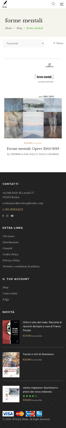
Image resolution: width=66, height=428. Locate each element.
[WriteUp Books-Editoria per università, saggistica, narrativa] (5, 4)
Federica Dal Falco (24, 154)
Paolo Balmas (49, 154)
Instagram (7, 216)
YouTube (12, 216)
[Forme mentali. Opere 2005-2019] (33, 98)
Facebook (3, 216)
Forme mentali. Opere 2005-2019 (33, 149)
